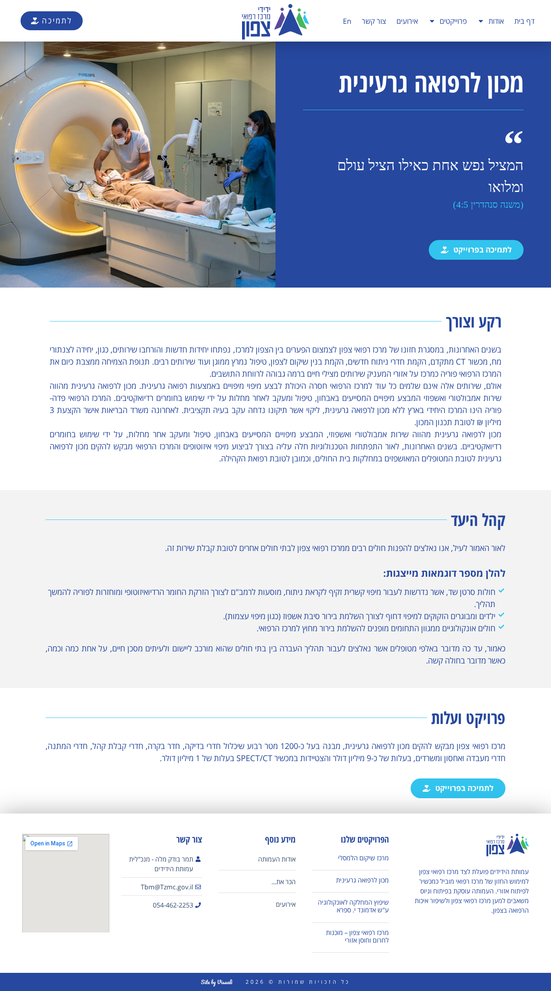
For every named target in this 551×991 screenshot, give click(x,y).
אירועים (407, 21)
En (347, 21)
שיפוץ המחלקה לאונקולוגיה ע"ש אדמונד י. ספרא (353, 906)
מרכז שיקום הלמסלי (363, 857)
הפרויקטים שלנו (365, 839)
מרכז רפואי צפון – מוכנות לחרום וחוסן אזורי (357, 936)
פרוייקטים (453, 21)
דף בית (524, 21)
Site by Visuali (216, 982)
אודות (496, 21)
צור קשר (374, 21)
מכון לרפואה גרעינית (362, 880)
